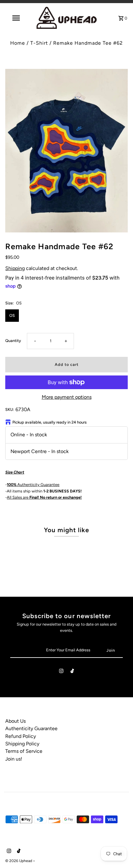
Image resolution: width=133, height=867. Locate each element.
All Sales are (44, 497)
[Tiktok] (72, 672)
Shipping (15, 268)
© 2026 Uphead (19, 861)
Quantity (13, 340)
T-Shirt (39, 43)
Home (17, 43)
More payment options (67, 397)
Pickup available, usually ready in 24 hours (49, 422)
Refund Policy (20, 736)
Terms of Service (23, 751)
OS (12, 315)
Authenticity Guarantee (33, 484)
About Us (15, 721)
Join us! (13, 759)
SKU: (9, 409)
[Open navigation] (17, 18)
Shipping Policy (22, 744)
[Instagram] (61, 672)
